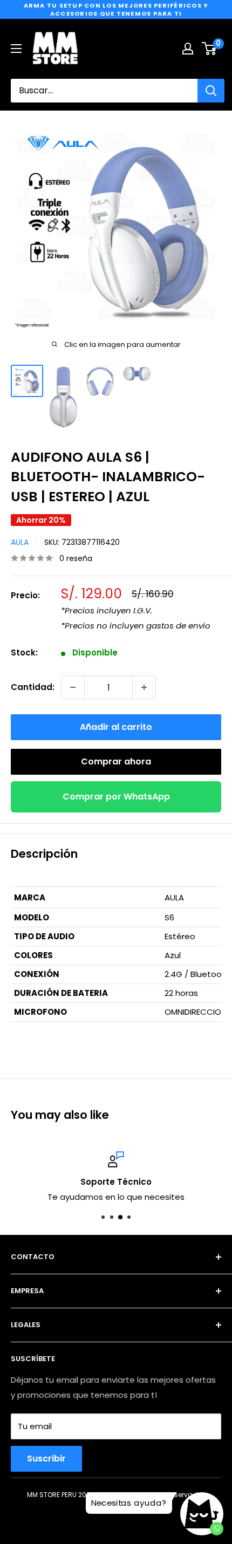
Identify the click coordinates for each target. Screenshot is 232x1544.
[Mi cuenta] (187, 48)
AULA (20, 542)
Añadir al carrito (116, 727)
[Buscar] (210, 91)
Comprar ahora (116, 761)
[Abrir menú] (16, 48)
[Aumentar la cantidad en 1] (144, 687)
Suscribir (46, 1458)
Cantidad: (32, 687)
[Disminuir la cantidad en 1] (73, 687)
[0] (209, 48)
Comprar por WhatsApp (116, 796)
